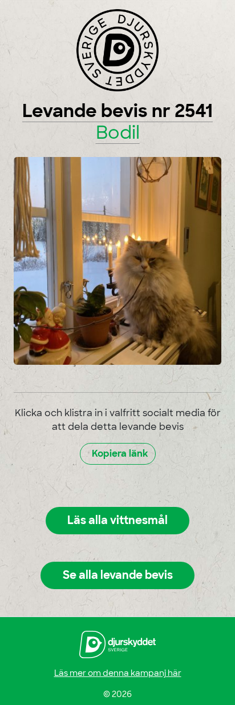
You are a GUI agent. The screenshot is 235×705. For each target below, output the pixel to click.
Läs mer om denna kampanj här (117, 673)
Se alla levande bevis (118, 575)
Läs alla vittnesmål (117, 520)
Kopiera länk (120, 454)
